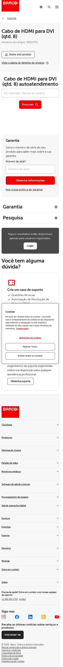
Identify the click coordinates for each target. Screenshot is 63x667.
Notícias (6, 561)
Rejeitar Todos (30, 347)
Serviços (6, 518)
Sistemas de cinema (11, 450)
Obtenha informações (30, 180)
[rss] (43, 617)
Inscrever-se (13, 634)
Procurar (28, 104)
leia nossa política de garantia (24, 189)
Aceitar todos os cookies (30, 356)
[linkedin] (30, 617)
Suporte (6, 535)
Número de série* (16, 161)
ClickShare (7, 425)
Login (30, 245)
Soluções (6, 527)
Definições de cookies (30, 338)
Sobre (5, 582)
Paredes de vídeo (10, 463)
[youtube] (57, 617)
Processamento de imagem (15, 497)
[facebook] (17, 617)
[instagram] (4, 617)
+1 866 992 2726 (14, 599)
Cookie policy (22, 328)
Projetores (7, 437)
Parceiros (6, 548)
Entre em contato (10, 569)
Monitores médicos (11, 471)
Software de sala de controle (16, 484)
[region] (30, 333)
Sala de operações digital (14, 505)
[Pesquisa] (49, 7)
